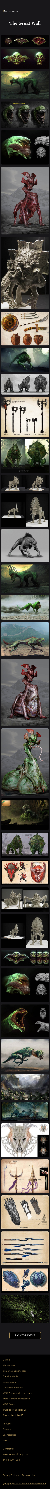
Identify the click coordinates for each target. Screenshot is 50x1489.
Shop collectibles (11, 1415)
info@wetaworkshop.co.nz (16, 1454)
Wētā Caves (9, 1404)
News (5, 1440)
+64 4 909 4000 (11, 1460)
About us (7, 1423)
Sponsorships (9, 1435)
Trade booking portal (13, 1409)
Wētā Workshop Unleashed (16, 1398)
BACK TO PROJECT (25, 1335)
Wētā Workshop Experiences (17, 1393)
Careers (7, 1429)
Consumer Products (13, 1387)
